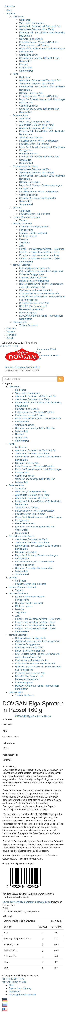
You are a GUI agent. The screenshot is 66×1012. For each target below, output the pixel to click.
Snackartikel (25, 61)
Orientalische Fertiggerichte (33, 277)
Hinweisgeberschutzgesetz (22, 994)
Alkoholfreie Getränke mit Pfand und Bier (40, 26)
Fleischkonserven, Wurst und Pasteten (38, 42)
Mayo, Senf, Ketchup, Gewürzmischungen (40, 185)
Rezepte (10, 331)
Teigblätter (24, 242)
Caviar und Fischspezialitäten (34, 226)
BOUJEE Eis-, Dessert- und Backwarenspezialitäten (33, 307)
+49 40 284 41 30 (9, 345)
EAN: (5, 731)
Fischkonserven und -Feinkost (34, 213)
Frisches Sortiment (22, 223)
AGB (11, 985)
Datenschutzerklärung (20, 988)
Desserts (23, 239)
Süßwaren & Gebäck (29, 182)
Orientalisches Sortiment (25, 166)
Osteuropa (18, 16)
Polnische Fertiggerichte (31, 274)
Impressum (14, 991)
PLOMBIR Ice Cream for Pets (34, 302)
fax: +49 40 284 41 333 (14, 981)
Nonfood (23, 64)
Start (8, 10)
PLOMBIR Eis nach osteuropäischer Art (39, 293)
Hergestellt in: (10, 754)
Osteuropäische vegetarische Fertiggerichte (41, 271)
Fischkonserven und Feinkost (34, 45)
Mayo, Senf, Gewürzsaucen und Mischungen (42, 48)
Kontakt (10, 337)
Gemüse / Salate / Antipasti (33, 232)
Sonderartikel (26, 70)
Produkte (11, 13)
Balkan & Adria (20, 115)
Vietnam (17, 207)
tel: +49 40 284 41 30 (13, 978)
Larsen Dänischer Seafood (26, 217)
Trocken (23, 220)
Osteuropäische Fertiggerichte (34, 267)
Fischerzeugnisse (28, 312)
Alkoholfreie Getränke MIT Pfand (35, 127)
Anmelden (9, 5)
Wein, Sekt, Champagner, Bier (34, 121)
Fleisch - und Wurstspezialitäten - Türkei (39, 258)
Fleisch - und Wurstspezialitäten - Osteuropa (41, 248)
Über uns (11, 328)
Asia (21, 245)
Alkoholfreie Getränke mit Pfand (35, 169)
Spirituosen (25, 19)
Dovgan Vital (25, 67)
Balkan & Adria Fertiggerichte (34, 280)
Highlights (11, 334)
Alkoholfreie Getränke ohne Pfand (36, 29)
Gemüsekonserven (28, 54)
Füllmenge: (8, 742)
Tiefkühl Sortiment (22, 264)
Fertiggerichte (26, 51)
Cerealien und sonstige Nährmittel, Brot (39, 57)
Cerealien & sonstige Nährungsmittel (37, 197)
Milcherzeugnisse (28, 236)
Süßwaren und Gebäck (31, 38)
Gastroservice (20, 322)
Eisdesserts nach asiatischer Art (35, 290)
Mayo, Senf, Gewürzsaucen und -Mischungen (42, 99)
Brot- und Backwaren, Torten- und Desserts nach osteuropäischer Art (41, 285)
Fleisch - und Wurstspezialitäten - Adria (39, 255)
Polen (16, 73)
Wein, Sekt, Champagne (31, 22)
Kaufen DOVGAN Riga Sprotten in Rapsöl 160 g (26, 901)
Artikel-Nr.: (8, 719)
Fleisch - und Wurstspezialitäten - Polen (39, 252)
